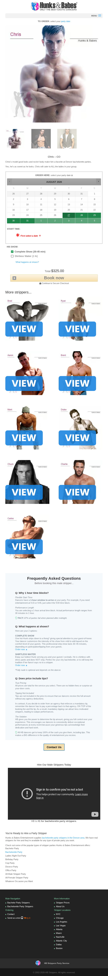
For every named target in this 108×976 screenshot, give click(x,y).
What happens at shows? (27, 262)
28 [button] (79, 216)
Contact (10, 914)
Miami (59, 933)
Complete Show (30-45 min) (30, 251)
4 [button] (81, 221)
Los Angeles (61, 922)
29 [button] (92, 216)
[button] (9, 181)
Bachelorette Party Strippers (20, 906)
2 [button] (53, 221)
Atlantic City (61, 940)
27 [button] (67, 216)
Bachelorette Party (13, 852)
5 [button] (93, 221)
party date (65, 21)
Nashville (60, 937)
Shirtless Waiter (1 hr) (26, 256)
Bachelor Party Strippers (18, 902)
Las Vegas (61, 925)
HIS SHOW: (12, 247)
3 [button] (68, 221)
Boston (59, 948)
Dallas (59, 944)
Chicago (60, 918)
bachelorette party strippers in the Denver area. (63, 838)
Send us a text (18, 918)
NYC (58, 914)
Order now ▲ (21, 649)
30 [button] (11, 221)
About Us (60, 906)
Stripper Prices (63, 902)
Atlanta (59, 929)
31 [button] (25, 221)
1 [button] (40, 221)
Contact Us (54, 747)
